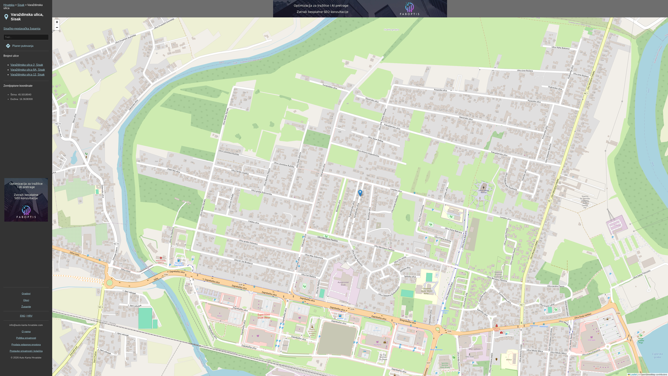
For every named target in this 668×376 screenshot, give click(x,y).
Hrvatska (8, 4)
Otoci (26, 300)
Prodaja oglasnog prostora (26, 344)
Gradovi (26, 293)
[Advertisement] (25, 142)
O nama (26, 331)
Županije (26, 306)
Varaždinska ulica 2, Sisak (26, 64)
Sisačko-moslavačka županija (21, 28)
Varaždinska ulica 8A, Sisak (27, 69)
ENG (22, 315)
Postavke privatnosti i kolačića (26, 351)
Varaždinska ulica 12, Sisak (27, 74)
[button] (56, 22)
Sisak (20, 4)
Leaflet (633, 374)
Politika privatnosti (26, 337)
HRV (29, 315)
